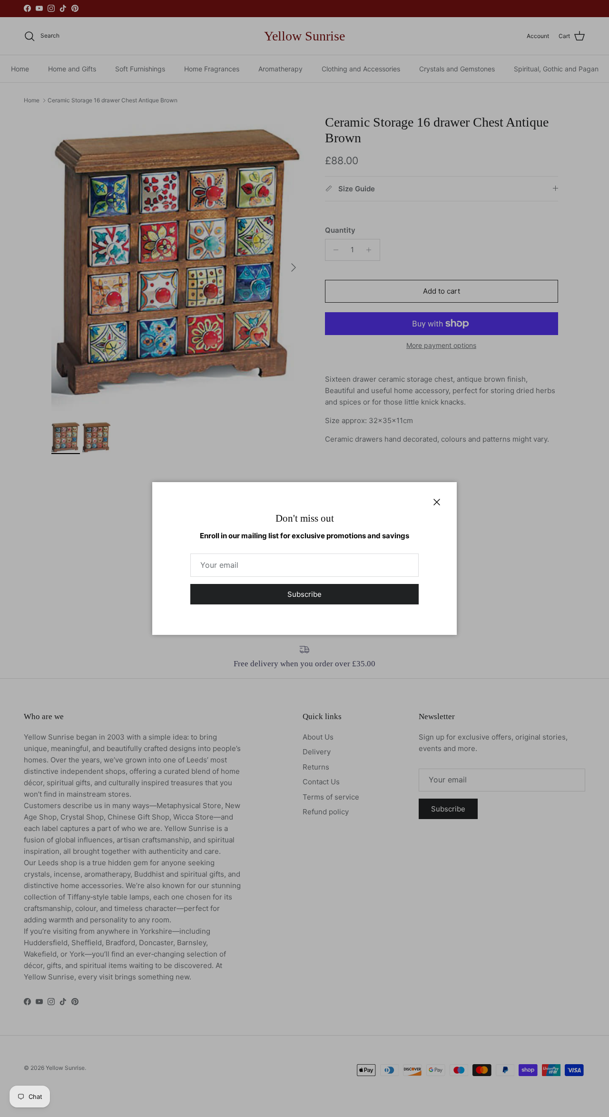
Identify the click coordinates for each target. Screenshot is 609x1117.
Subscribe (304, 594)
